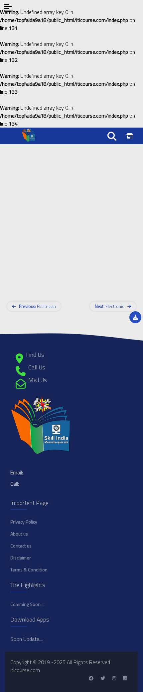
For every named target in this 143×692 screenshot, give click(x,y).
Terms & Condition (29, 569)
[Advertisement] (71, 215)
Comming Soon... (27, 604)
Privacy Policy (23, 521)
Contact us (21, 545)
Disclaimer (20, 557)
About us (19, 533)
